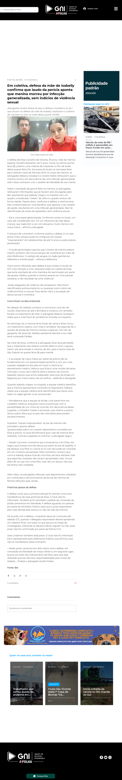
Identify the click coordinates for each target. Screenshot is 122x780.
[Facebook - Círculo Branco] (101, 757)
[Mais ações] (75, 79)
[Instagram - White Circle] (110, 757)
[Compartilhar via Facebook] (8, 576)
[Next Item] (115, 119)
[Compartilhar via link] (20, 576)
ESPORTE (54, 684)
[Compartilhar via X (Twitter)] (14, 576)
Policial (89, 140)
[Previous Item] (87, 119)
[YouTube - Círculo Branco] (105, 757)
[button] (116, 8)
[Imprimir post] (26, 576)
